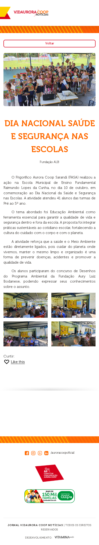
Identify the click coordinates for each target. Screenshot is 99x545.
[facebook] (28, 452)
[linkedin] (47, 452)
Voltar (49, 43)
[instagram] (34, 452)
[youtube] (41, 452)
